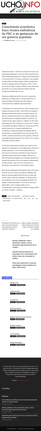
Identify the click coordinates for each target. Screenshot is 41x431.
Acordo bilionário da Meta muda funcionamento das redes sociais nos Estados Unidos (19, 401)
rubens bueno (6, 200)
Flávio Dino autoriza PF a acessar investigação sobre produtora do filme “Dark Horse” (24, 265)
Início (3, 20)
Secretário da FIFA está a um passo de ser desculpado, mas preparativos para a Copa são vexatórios (11, 226)
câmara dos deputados (14, 196)
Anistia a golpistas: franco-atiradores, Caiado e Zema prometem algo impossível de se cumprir (18, 408)
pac (29, 198)
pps (37, 198)
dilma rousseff (6, 198)
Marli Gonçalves (15, 308)
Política (9, 20)
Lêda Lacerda (14, 291)
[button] (38, 16)
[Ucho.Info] (20, 6)
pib (33, 198)
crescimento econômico (28, 196)
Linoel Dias (14, 300)
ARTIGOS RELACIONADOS (11, 235)
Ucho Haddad (14, 334)
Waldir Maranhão (16, 342)
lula (25, 198)
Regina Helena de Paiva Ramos (20, 317)
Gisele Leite (14, 283)
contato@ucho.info (23, 380)
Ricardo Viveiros (15, 325)
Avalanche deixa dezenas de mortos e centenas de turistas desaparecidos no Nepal (19, 416)
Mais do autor (25, 235)
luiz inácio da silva (17, 198)
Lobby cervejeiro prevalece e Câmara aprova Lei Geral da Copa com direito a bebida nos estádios (30, 226)
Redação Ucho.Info (9, 40)
